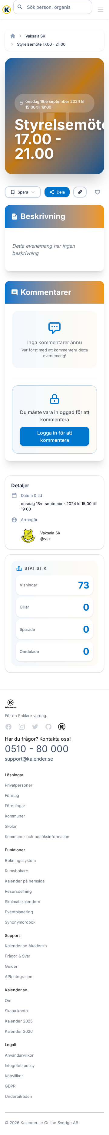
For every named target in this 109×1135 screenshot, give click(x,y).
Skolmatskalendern (22, 901)
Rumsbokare (16, 870)
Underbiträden (18, 1096)
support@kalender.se (29, 759)
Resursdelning (18, 891)
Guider (11, 966)
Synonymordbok (20, 922)
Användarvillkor (19, 1055)
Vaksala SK (35, 36)
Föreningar (15, 805)
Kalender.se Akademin (26, 945)
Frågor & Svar (17, 956)
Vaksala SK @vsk (50, 535)
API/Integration (18, 976)
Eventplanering (19, 911)
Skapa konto (16, 1010)
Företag (12, 795)
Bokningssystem (20, 860)
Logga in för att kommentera (54, 436)
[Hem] (13, 36)
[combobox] (52, 7)
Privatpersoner (18, 785)
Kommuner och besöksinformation (37, 836)
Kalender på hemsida (25, 881)
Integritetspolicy (20, 1065)
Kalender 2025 (19, 1021)
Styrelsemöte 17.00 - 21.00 (41, 44)
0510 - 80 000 (37, 748)
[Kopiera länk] (80, 192)
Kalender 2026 (19, 1031)
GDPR (10, 1086)
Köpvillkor (14, 1075)
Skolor (11, 826)
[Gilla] (97, 192)
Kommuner (15, 816)
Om (8, 1000)
